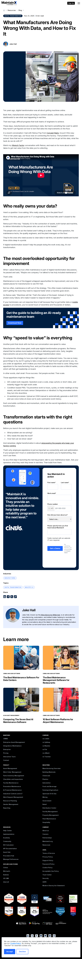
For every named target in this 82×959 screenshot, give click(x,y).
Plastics (45, 779)
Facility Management (50, 811)
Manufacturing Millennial (50, 615)
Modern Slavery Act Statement (53, 885)
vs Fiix (44, 749)
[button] (78, 3)
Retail (44, 804)
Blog (20, 10)
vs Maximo (46, 746)
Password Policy (48, 864)
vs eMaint (46, 753)
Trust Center (47, 875)
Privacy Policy (67, 551)
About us (45, 830)
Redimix (6, 875)
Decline (22, 951)
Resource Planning (10, 801)
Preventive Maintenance (12, 786)
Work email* (51, 493)
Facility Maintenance (10, 783)
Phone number (52, 504)
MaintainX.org (47, 841)
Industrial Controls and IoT (12, 793)
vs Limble (45, 738)
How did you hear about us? (57, 515)
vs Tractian (46, 756)
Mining (44, 797)
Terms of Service (48, 853)
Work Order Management (12, 772)
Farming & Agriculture (50, 790)
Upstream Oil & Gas (49, 793)
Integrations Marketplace (12, 746)
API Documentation (10, 848)
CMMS (5, 738)
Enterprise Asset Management (14, 742)
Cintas (5, 867)
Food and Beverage (49, 786)
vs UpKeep (46, 742)
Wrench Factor (18, 145)
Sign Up (71, 3)
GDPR (44, 882)
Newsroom (46, 845)
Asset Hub (6, 852)
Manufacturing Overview (51, 768)
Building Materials (49, 772)
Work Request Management (13, 797)
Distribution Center (49, 808)
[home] (9, 3)
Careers (45, 834)
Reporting (6, 808)
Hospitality (46, 822)
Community (7, 841)
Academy (6, 838)
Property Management (50, 815)
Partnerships (47, 838)
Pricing (5, 753)
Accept (9, 951)
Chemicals (46, 775)
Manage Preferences (11, 859)
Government (46, 801)
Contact (6, 760)
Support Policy (47, 860)
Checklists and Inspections (13, 779)
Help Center (7, 830)
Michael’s (6, 871)
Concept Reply (53, 133)
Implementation (8, 834)
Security (45, 878)
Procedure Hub (8, 856)
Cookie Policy (47, 867)
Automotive (46, 783)
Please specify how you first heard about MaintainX (57, 527)
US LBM (6, 878)
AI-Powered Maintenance (12, 790)
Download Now (14, 323)
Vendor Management (10, 804)
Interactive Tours (9, 756)
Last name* (65, 482)
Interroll (6, 882)
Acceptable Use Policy (50, 871)
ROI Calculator (8, 845)
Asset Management (10, 768)
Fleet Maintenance (49, 819)
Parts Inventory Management (13, 775)
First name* (51, 482)
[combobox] (51, 508)
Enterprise (7, 749)
